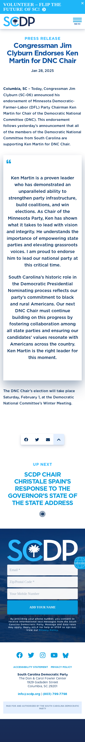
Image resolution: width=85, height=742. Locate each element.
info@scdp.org (29, 694)
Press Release (43, 38)
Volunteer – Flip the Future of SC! (32, 7)
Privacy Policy (48, 630)
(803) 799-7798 (55, 694)
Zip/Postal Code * (22, 577)
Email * (15, 566)
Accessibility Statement (30, 667)
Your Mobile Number (25, 589)
